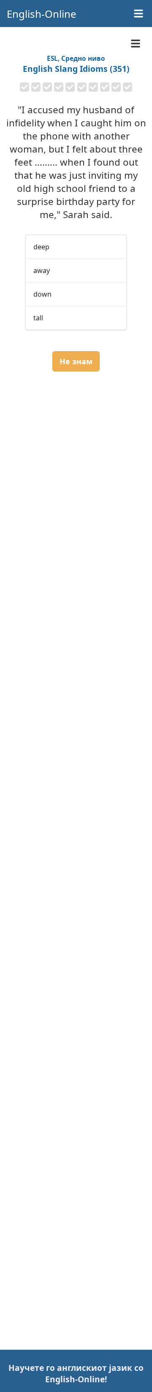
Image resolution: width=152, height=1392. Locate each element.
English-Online (41, 14)
